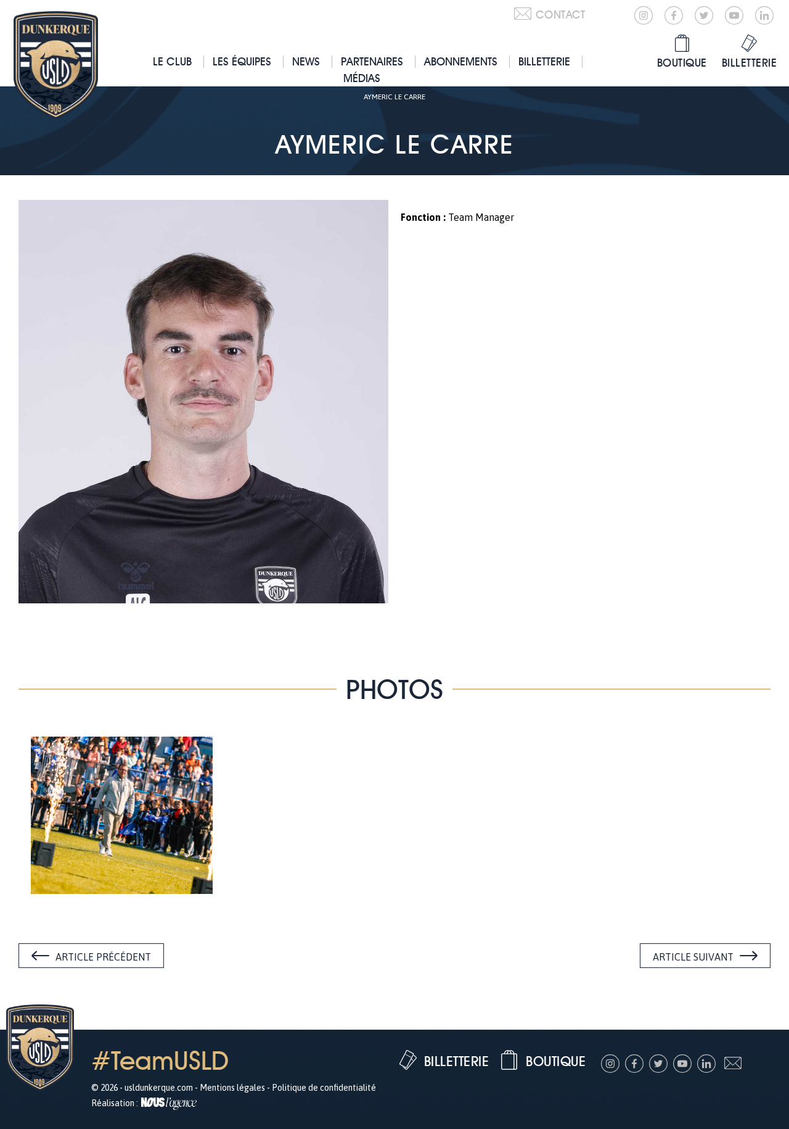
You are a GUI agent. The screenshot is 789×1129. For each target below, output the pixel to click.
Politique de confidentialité (324, 1088)
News (306, 61)
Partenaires (372, 61)
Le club (172, 61)
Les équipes (242, 61)
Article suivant (693, 956)
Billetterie (544, 61)
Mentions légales (232, 1088)
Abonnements (460, 61)
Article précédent (103, 956)
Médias (361, 78)
